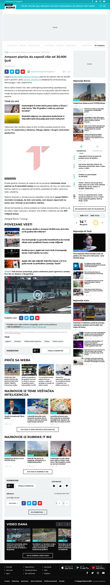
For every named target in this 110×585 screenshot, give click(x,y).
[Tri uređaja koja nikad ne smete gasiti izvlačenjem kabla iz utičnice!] (78, 283)
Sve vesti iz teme (38, 429)
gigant (8, 341)
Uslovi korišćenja (14, 333)
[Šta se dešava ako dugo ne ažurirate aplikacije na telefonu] (78, 275)
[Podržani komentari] (60, 486)
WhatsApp (25, 327)
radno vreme (58, 341)
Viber (34, 327)
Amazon (35, 77)
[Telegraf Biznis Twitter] (96, 1)
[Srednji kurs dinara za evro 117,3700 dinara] (15, 449)
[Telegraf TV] (104, 1)
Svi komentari (38, 512)
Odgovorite (13, 503)
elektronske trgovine (21, 77)
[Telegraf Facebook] (92, 1)
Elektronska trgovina (33, 341)
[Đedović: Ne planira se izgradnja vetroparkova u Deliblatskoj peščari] (37, 449)
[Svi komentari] (54, 486)
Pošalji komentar (55, 351)
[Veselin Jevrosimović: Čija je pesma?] (15, 406)
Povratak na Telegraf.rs (14, 1)
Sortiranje (56, 481)
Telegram (41, 327)
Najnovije (81, 81)
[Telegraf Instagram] (100, 1)
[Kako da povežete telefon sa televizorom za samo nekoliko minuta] (78, 292)
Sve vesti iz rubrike (37, 472)
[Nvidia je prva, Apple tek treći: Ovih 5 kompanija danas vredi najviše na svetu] (12, 253)
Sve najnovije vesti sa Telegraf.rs (89, 209)
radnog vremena (31, 80)
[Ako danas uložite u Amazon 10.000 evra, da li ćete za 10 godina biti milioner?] (12, 232)
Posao (47, 341)
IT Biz (6, 52)
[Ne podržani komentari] (67, 486)
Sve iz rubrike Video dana (38, 555)
